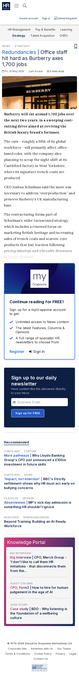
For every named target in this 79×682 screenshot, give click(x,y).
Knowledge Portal (26, 542)
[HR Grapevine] (6, 6)
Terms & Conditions (17, 653)
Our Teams (64, 648)
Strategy (18, 35)
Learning (66, 29)
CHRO (64, 35)
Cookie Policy (42, 653)
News (6, 46)
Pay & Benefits (45, 29)
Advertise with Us (42, 648)
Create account (28, 18)
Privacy (60, 653)
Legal (72, 653)
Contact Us (41, 658)
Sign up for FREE (27, 413)
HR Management (19, 29)
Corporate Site (17, 648)
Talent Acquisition (43, 35)
